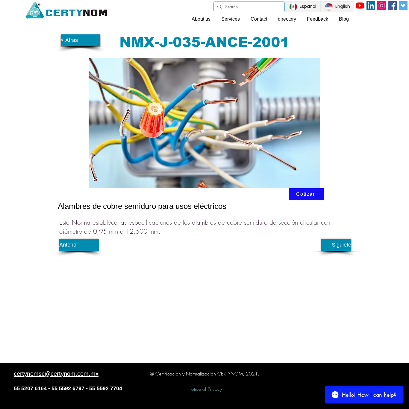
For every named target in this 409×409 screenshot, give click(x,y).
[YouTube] (360, 5)
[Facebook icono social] (392, 5)
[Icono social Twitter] (403, 5)
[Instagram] (381, 5)
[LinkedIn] (370, 5)
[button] (80, 40)
